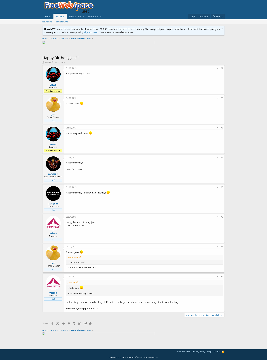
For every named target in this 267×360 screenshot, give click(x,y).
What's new (75, 16)
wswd (47, 62)
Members (93, 16)
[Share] (218, 68)
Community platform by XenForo (133, 357)
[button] (84, 16)
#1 (222, 68)
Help (209, 351)
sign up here (90, 32)
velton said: (73, 257)
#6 (222, 217)
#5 (222, 187)
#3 (222, 127)
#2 (222, 98)
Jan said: (71, 282)
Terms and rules (183, 351)
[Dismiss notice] (221, 29)
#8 (222, 276)
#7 (222, 246)
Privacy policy (199, 351)
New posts (47, 21)
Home (48, 16)
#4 (222, 157)
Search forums (61, 21)
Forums (60, 16)
